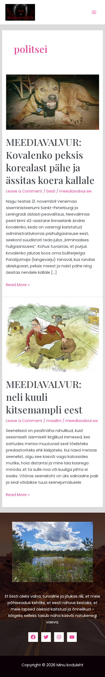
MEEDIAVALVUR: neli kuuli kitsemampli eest (44, 397)
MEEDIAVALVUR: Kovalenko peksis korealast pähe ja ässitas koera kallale (50, 160)
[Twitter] (46, 637)
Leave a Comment (24, 191)
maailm (53, 420)
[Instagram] (59, 637)
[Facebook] (33, 637)
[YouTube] (72, 637)
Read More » (18, 284)
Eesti (50, 191)
